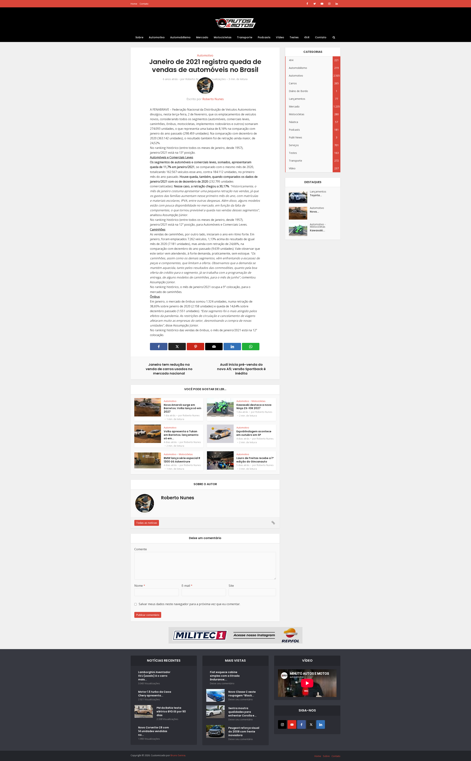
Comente (140, 549)
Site (231, 586)
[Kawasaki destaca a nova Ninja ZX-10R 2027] (299, 229)
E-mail (187, 586)
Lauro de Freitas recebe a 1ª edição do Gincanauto (255, 459)
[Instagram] (282, 724)
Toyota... (316, 195)
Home (134, 3)
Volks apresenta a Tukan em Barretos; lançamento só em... (181, 435)
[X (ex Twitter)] (311, 724)
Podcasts (264, 37)
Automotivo (157, 37)
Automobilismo (180, 37)
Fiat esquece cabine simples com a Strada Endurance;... (225, 675)
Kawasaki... (317, 230)
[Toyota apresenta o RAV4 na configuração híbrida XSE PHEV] (299, 196)
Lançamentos (318, 191)
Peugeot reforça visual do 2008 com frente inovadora (243, 731)
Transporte (244, 37)
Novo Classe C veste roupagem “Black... (242, 693)
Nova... (314, 211)
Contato (144, 3)
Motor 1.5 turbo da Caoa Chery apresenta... (154, 693)
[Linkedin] (320, 724)
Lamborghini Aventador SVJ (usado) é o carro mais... (154, 675)
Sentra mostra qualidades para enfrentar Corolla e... (242, 711)
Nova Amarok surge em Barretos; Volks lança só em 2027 (182, 408)
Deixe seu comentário (222, 683)
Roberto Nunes (194, 79)
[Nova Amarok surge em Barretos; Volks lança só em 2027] (299, 213)
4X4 (306, 37)
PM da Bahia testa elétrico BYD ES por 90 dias (171, 711)
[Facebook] (301, 724)
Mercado (202, 37)
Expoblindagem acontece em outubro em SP (253, 433)
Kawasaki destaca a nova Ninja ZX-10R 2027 (253, 406)
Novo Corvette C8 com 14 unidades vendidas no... (153, 731)
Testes (294, 37)
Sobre (139, 37)
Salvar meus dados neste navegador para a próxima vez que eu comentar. (189, 604)
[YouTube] (292, 724)
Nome (139, 586)
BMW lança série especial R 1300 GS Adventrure (182, 459)
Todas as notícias (146, 523)
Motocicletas (222, 37)
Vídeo (280, 37)
